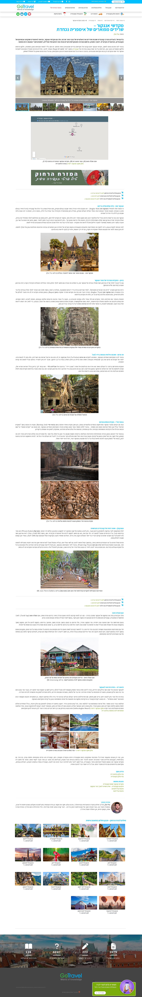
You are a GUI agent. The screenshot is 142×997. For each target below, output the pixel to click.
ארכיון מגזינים (83, 8)
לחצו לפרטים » (95, 196)
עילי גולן (116, 34)
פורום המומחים (70, 8)
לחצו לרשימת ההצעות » (91, 199)
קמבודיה (91, 20)
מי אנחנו (31, 1)
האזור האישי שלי (55, 8)
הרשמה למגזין (43, 1)
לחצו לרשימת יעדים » (97, 193)
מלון (82, 163)
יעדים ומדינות (119, 8)
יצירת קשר (19, 1)
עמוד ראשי (119, 20)
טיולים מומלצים (97, 8)
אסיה (99, 20)
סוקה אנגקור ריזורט (73, 163)
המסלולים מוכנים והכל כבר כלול (105, 986)
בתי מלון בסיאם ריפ (117, 774)
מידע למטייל (57, 1)
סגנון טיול (108, 8)
